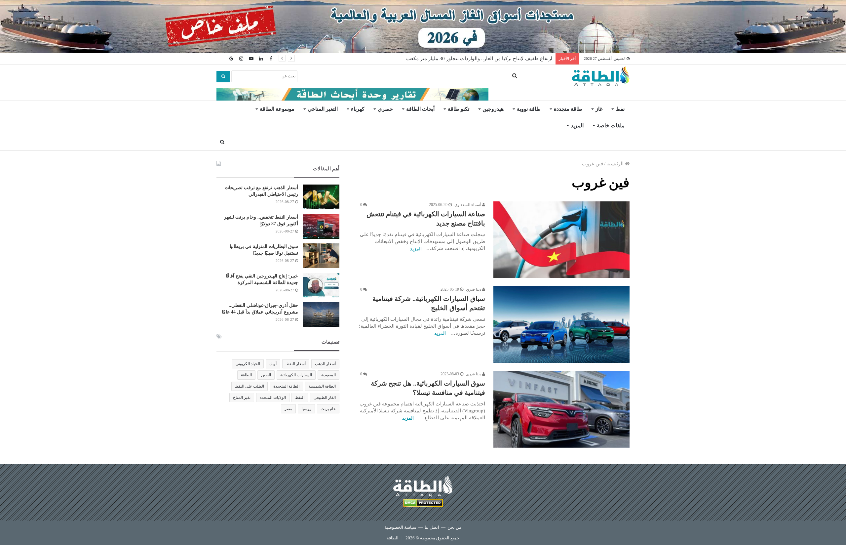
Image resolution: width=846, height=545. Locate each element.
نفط (620, 109)
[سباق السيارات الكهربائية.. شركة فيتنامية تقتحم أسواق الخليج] (561, 324)
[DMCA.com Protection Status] (423, 504)
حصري (385, 109)
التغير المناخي (323, 109)
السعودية (328, 375)
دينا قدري (474, 289)
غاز (599, 109)
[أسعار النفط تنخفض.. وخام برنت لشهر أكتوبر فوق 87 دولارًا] (321, 226)
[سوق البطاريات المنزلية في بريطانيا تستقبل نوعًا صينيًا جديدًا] (321, 255)
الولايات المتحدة (273, 397)
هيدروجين (493, 109)
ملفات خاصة (611, 125)
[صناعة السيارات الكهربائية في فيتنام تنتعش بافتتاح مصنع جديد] (561, 239)
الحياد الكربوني (248, 363)
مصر (288, 408)
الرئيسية (615, 163)
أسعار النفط (296, 363)
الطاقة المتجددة (286, 386)
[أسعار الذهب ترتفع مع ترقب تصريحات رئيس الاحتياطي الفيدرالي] (321, 197)
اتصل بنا (432, 527)
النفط (299, 397)
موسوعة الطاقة (277, 109)
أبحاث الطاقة (420, 109)
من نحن (454, 527)
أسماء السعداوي (468, 204)
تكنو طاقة (458, 109)
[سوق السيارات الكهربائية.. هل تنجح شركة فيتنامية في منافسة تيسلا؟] (561, 409)
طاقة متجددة (568, 109)
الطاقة (246, 375)
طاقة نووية (529, 109)
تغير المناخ (241, 397)
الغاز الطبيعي (325, 397)
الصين (266, 375)
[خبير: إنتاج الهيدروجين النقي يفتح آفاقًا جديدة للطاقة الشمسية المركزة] (321, 285)
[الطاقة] (601, 76)
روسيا (306, 408)
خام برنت (328, 408)
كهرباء (358, 109)
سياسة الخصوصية (400, 527)
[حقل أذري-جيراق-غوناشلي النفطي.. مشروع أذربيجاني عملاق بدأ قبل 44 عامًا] (321, 314)
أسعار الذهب (325, 363)
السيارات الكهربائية (296, 375)
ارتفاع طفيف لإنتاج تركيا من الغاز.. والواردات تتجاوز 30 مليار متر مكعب (479, 58)
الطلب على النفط (249, 386)
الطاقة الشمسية (322, 386)
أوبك (273, 363)
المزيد (577, 125)
